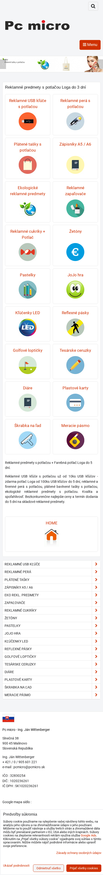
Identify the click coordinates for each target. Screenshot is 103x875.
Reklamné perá (18, 572)
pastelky (12, 626)
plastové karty (18, 680)
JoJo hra (13, 633)
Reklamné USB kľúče (22, 564)
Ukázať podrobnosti (16, 865)
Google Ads (88, 835)
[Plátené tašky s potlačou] (51, 71)
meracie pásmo (18, 695)
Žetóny (11, 618)
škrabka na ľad (18, 687)
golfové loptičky (20, 657)
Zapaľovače (15, 603)
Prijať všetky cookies (84, 868)
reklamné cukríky (20, 610)
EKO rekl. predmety (22, 595)
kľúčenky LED (16, 641)
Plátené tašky (17, 580)
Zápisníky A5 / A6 (19, 587)
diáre (9, 672)
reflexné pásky (18, 649)
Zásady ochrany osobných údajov (78, 853)
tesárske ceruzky (20, 664)
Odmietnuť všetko (48, 868)
